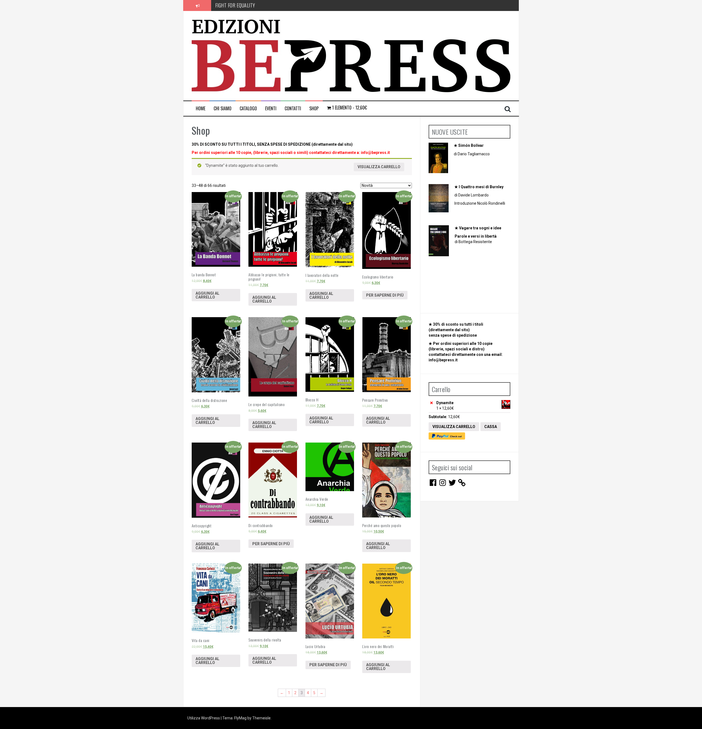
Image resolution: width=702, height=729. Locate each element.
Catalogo (248, 108)
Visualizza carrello (379, 167)
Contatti (293, 108)
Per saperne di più (385, 295)
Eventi (270, 108)
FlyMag (240, 718)
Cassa (490, 426)
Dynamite (445, 403)
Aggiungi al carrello (207, 295)
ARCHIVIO (224, 5)
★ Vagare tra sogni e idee (478, 228)
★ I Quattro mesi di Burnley (478, 187)
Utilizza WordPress (204, 718)
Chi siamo (222, 108)
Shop (314, 108)
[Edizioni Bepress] (351, 55)
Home (200, 108)
